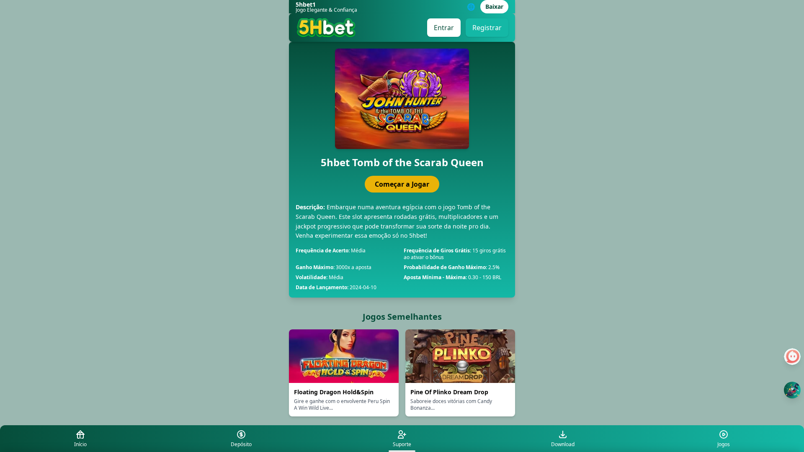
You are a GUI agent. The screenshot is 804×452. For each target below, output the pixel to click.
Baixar (494, 6)
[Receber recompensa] (792, 390)
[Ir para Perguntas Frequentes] (792, 356)
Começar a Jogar (402, 184)
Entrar (444, 27)
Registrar (487, 27)
